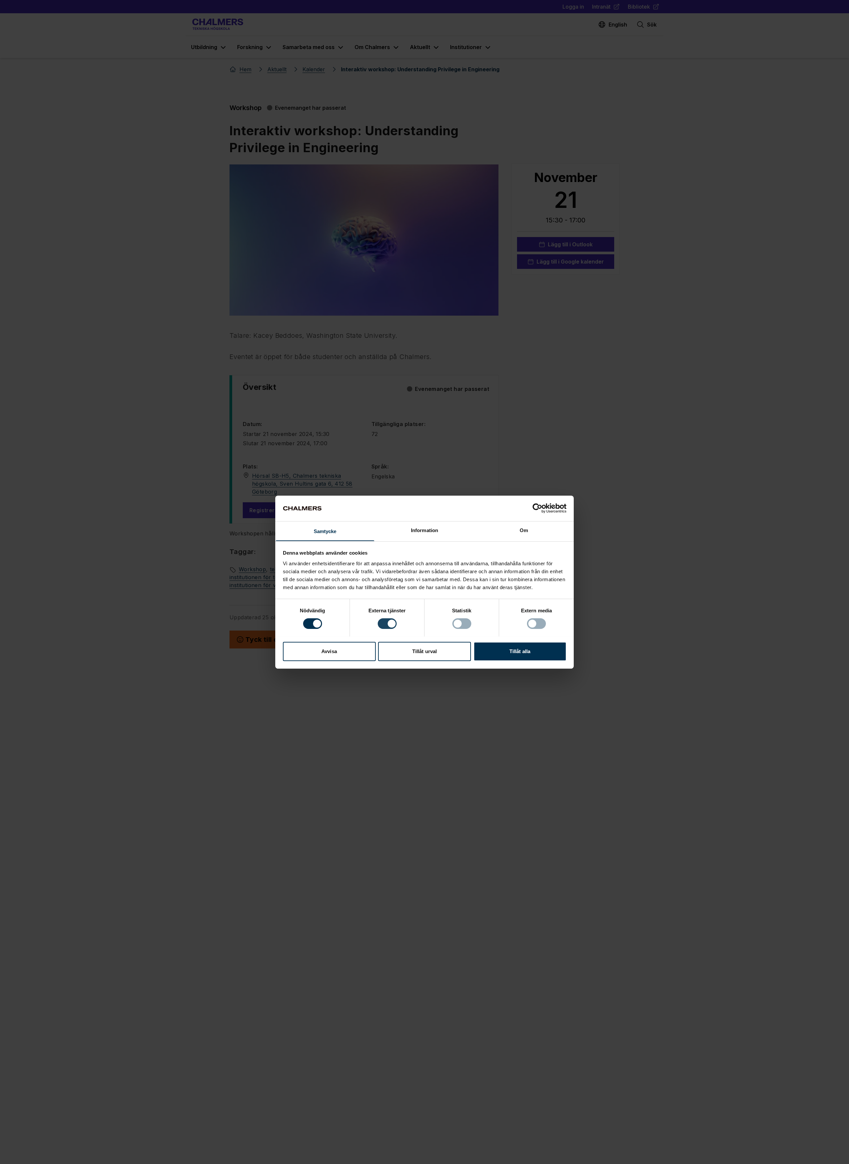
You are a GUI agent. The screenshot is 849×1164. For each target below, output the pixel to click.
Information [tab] (424, 530)
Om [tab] (524, 530)
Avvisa (329, 651)
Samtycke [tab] (325, 531)
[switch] (387, 623)
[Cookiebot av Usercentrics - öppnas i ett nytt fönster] (537, 508)
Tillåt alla (519, 651)
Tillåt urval (424, 651)
